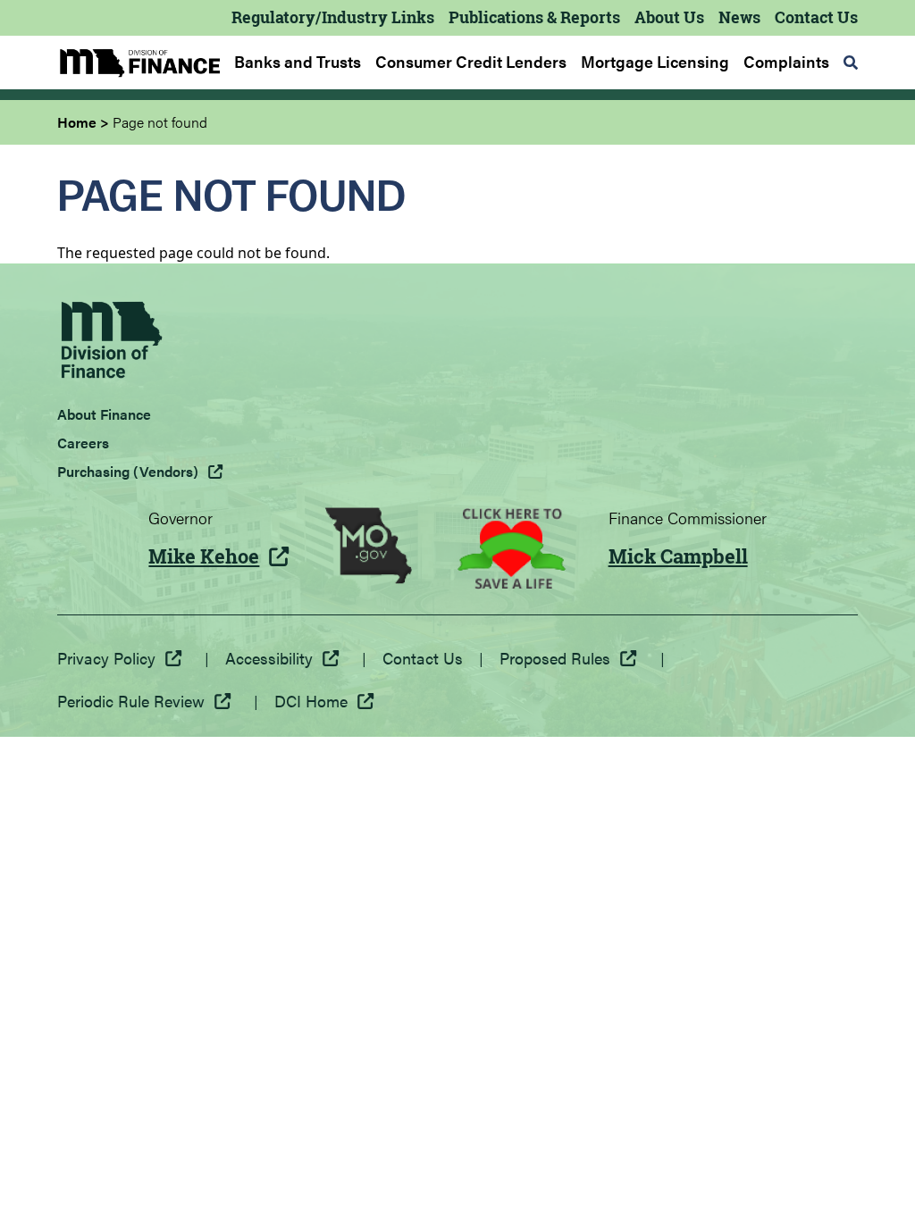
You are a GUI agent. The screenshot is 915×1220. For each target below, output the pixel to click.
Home (77, 122)
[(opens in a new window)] (368, 548)
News (739, 17)
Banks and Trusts (297, 62)
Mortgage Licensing (655, 62)
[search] (851, 62)
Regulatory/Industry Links (332, 17)
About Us (669, 17)
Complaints (786, 62)
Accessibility (269, 658)
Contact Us (816, 17)
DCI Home (311, 700)
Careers (83, 442)
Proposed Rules (554, 658)
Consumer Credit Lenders (471, 62)
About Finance (104, 414)
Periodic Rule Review (131, 700)
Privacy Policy (106, 658)
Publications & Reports (534, 17)
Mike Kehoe (203, 556)
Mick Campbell (678, 556)
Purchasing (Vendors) (127, 471)
